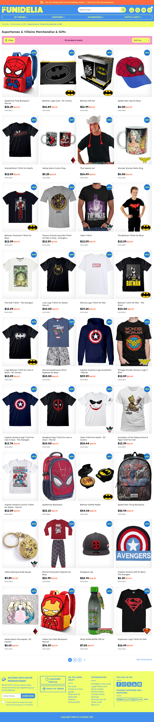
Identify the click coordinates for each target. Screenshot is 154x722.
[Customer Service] (137, 10)
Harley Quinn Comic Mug (53, 168)
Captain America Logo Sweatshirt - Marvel (95, 371)
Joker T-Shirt (86, 235)
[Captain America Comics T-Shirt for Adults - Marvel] (20, 476)
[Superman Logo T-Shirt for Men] (133, 611)
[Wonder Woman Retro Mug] (133, 139)
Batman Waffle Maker (90, 504)
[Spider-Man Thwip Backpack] (133, 476)
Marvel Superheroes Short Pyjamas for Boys (54, 371)
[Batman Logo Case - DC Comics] (58, 72)
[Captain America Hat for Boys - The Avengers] (133, 543)
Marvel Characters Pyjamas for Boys (56, 573)
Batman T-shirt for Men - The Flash (131, 303)
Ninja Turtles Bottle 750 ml (92, 639)
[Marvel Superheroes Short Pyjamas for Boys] (58, 341)
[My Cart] (149, 10)
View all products (144, 659)
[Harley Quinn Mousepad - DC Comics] (20, 611)
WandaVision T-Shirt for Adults (19, 168)
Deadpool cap (86, 572)
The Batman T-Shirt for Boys (131, 235)
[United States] (118, 684)
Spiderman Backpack (52, 504)
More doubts (74, 702)
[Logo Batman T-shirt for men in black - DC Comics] (20, 341)
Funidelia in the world (101, 684)
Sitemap (95, 697)
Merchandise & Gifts (18, 24)
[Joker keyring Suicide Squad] (20, 543)
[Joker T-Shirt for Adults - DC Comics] (96, 409)
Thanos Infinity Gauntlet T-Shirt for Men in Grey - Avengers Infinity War (57, 236)
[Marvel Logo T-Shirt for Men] (96, 274)
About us (95, 704)
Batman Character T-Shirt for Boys (18, 236)
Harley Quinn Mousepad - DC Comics (18, 640)
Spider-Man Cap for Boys (129, 101)
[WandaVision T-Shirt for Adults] (20, 139)
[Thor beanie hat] (96, 139)
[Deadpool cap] (96, 543)
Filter (10, 40)
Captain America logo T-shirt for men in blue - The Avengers (19, 438)
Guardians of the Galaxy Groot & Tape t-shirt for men (133, 438)
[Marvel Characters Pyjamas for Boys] (58, 543)
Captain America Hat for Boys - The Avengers (132, 573)
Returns (71, 699)
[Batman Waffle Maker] (96, 476)
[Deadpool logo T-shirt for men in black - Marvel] (58, 409)
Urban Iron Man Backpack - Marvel (55, 640)
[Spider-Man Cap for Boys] (133, 72)
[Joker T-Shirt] (96, 207)
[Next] (84, 660)
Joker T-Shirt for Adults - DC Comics (93, 438)
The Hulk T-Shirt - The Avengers (19, 302)
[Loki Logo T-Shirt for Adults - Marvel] (58, 274)
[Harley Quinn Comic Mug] (58, 139)
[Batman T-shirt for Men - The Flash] (133, 274)
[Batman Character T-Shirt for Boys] (20, 207)
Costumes (57, 17)
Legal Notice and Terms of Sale (99, 687)
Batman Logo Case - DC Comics (57, 101)
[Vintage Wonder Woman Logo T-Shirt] (133, 341)
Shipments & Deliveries (74, 695)
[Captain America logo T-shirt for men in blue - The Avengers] (20, 409)
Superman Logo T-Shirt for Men (132, 639)
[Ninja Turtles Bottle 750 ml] (96, 611)
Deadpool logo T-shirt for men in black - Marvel (57, 438)
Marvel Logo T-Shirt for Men (93, 302)
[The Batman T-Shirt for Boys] (133, 207)
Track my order (54, 688)
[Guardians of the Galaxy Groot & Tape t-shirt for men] (133, 409)
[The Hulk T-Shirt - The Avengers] (20, 274)
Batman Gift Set (87, 101)
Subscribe (28, 696)
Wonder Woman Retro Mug (130, 168)
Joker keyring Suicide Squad (18, 572)
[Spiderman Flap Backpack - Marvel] (20, 72)
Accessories (95, 17)
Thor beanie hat (87, 168)
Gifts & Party (132, 17)
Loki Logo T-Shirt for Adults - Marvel (55, 303)
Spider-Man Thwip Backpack (131, 504)
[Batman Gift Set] (96, 72)
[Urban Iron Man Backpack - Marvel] (58, 611)
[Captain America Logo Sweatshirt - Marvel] (96, 341)
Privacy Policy (97, 691)
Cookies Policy (97, 694)
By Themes (19, 17)
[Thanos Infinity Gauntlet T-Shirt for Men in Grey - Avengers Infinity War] (58, 207)
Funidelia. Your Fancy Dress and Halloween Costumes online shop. (22, 10)
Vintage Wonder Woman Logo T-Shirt (133, 371)
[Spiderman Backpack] (58, 476)
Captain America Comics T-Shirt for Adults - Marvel (19, 505)
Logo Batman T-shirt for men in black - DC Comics (19, 371)
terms (20, 705)
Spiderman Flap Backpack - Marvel (17, 102)
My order (72, 686)
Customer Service (54, 680)
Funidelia (5, 24)
